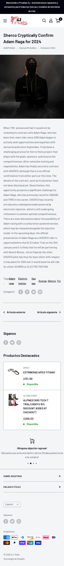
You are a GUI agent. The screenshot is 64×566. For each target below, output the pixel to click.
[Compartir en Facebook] (20, 291)
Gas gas (34, 281)
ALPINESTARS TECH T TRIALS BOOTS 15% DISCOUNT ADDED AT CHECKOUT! (35, 406)
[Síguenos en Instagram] (18, 342)
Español (9, 504)
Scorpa (43, 280)
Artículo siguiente (47, 312)
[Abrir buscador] (44, 21)
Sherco (52, 280)
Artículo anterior (16, 312)
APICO (26, 367)
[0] (58, 21)
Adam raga (12, 281)
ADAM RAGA (9, 48)
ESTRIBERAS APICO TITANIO (39, 372)
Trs (59, 280)
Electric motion (22, 281)
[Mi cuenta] (51, 21)
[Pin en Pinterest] (27, 291)
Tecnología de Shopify (14, 558)
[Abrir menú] (5, 20)
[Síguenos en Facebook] (5, 342)
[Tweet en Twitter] (33, 291)
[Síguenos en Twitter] (12, 342)
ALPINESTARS (30, 395)
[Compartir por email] (40, 291)
